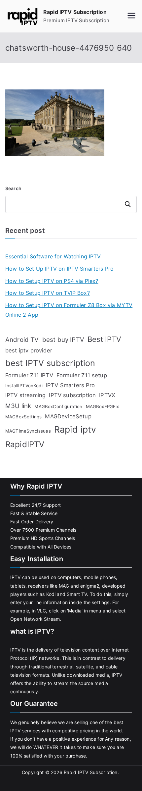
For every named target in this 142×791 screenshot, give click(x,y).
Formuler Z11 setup (81, 375)
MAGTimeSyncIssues (28, 431)
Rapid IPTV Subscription (75, 12)
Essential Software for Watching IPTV (53, 256)
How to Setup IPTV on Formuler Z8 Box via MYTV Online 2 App (68, 310)
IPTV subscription (72, 395)
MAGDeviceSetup (68, 416)
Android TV (22, 339)
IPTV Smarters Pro (70, 385)
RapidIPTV (24, 444)
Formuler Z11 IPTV (29, 375)
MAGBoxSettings (23, 416)
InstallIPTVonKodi (24, 385)
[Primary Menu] (131, 16)
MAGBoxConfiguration (58, 406)
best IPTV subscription (50, 363)
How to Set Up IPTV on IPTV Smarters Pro (59, 268)
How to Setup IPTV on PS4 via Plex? (51, 281)
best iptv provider (28, 350)
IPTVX (107, 395)
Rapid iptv (75, 429)
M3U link (18, 406)
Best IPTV (104, 339)
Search (13, 188)
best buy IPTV (63, 339)
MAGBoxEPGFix (102, 406)
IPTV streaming (25, 395)
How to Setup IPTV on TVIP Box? (47, 293)
